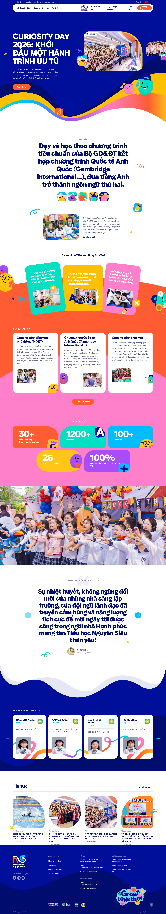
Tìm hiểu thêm (83, 401)
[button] (28, 615)
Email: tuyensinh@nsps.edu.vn (88, 883)
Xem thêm (21, 86)
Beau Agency (149, 912)
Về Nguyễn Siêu (23, 8)
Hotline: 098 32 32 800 (88, 888)
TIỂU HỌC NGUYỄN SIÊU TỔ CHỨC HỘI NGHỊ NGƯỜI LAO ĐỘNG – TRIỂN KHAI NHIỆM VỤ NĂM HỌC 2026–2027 (64, 838)
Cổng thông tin (37, 2)
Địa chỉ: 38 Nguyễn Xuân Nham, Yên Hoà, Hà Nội (89, 861)
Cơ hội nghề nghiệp (24, 2)
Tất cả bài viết (144, 787)
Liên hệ (130, 8)
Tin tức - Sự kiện (95, 8)
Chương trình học (41, 8)
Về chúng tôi (89, 237)
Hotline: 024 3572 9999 (88, 871)
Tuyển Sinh (56, 8)
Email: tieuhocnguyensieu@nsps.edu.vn (92, 866)
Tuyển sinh (52, 865)
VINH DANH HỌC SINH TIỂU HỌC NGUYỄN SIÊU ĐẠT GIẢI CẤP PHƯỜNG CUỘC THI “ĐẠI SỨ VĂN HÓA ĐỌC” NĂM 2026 (137, 838)
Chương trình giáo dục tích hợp (121, 870)
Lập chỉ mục (49, 2)
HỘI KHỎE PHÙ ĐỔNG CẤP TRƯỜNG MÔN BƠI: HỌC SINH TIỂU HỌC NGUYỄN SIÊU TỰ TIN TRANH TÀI (28, 836)
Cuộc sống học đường (113, 8)
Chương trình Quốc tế (119, 866)
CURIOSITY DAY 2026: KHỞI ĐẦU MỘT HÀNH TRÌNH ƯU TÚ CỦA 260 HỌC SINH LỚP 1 (101, 836)
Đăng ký (144, 7)
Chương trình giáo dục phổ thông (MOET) (121, 861)
